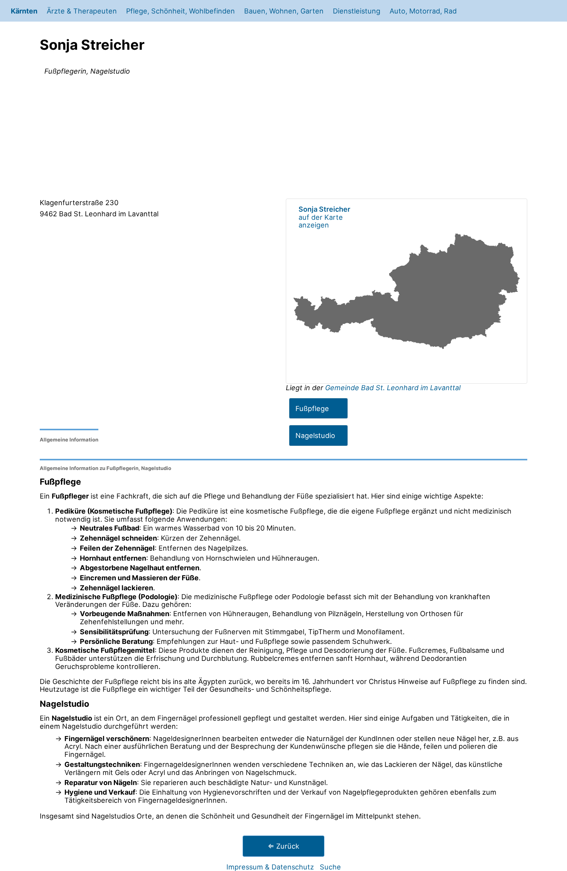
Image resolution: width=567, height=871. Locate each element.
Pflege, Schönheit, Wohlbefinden (180, 11)
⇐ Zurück (283, 846)
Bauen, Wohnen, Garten (284, 11)
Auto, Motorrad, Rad (423, 11)
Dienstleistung (356, 11)
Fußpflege (312, 408)
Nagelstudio (315, 435)
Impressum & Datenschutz (270, 867)
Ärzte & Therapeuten (82, 11)
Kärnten (24, 11)
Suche (330, 867)
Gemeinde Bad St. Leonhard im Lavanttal (393, 387)
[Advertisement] (283, 138)
